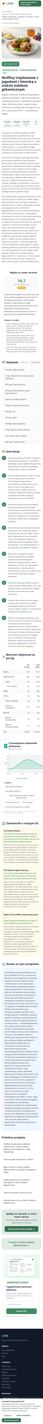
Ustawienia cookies (9, 1381)
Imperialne (35, 362)
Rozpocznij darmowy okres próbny (28, 3)
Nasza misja (6, 1366)
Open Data (6, 1384)
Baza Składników (8, 1350)
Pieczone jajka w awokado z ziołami (18, 1159)
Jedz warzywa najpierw (14, 786)
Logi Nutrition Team (9, 1369)
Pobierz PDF (12, 64)
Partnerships (6, 1388)
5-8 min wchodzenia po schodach (18, 807)
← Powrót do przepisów (10, 23)
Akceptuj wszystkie (11, 1420)
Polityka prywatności (9, 1375)
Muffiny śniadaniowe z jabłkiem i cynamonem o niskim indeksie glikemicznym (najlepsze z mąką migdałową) (17, 1148)
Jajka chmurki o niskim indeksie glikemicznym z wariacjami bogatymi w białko (20, 1169)
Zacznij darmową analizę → (21, 1229)
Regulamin (6, 1378)
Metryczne (25, 362)
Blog (3, 1356)
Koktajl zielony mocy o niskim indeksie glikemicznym (20, 1201)
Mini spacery (28, 802)
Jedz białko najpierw (13, 791)
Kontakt (4, 1372)
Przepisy (5, 1353)
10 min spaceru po (12, 802)
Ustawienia (8, 1415)
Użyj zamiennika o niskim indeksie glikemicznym (21, 797)
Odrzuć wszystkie (23, 1415)
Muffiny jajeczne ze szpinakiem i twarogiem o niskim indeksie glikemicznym (17, 1182)
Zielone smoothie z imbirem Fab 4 (18, 1192)
